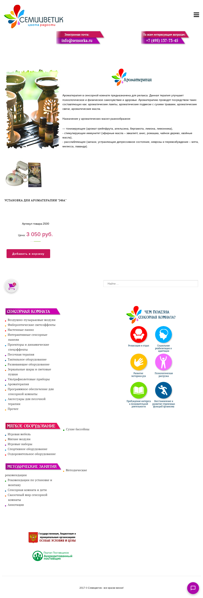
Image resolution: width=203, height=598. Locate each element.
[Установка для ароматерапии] (35, 175)
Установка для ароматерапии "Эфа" (36, 200)
